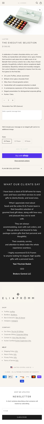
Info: (16, 351)
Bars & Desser (20, 318)
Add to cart (22, 149)
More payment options (22, 161)
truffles (12, 312)
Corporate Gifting (22, 334)
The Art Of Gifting (17, 331)
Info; (15, 357)
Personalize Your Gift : (12, 106)
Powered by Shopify (30, 372)
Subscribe (22, 417)
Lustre (5, 39)
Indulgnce (14, 321)
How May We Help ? (19, 338)
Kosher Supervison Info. (23, 341)
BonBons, (14, 315)
